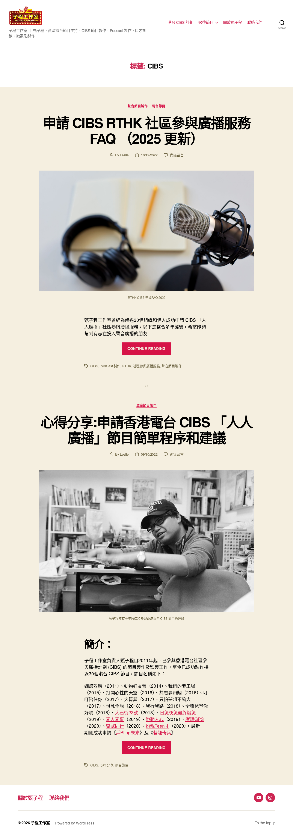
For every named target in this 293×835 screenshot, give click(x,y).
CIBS (94, 365)
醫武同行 (115, 725)
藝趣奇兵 (162, 732)
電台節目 (158, 106)
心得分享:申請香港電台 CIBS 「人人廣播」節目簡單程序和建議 (147, 429)
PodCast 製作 (110, 365)
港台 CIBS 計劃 (180, 22)
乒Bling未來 (128, 732)
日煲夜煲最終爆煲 (178, 712)
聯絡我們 (254, 22)
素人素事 (115, 719)
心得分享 (106, 765)
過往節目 (205, 22)
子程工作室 (40, 823)
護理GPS (194, 719)
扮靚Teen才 (157, 725)
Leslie (124, 155)
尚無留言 (176, 155)
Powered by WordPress (74, 823)
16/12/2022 (149, 155)
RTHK (126, 365)
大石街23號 (126, 712)
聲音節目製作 (138, 106)
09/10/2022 (149, 454)
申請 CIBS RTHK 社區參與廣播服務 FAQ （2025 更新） (146, 130)
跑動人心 (155, 719)
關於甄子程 (232, 22)
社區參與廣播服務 (146, 365)
